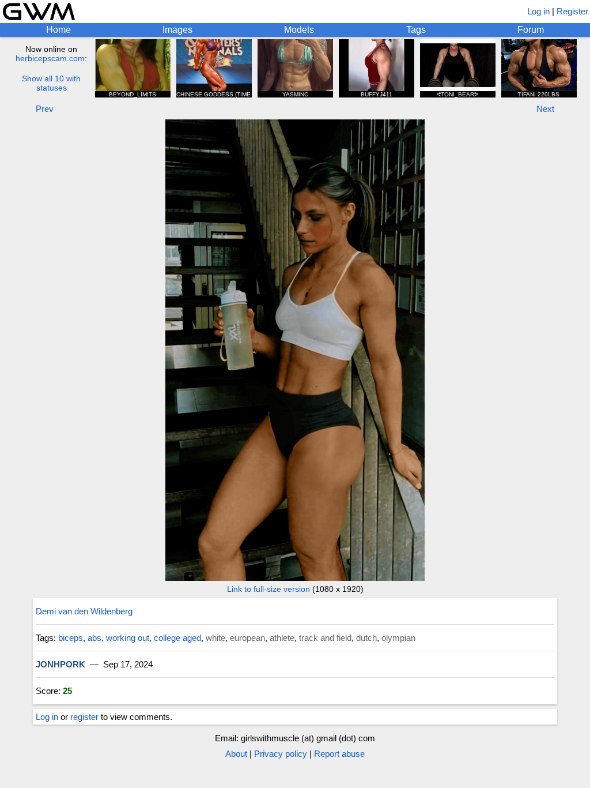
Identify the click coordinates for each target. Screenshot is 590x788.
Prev (45, 109)
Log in (538, 11)
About (236, 754)
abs (94, 638)
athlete (282, 638)
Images (177, 30)
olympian (398, 638)
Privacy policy (280, 754)
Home (58, 30)
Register (572, 11)
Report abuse (339, 754)
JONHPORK (60, 664)
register (84, 717)
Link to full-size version (268, 589)
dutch (366, 638)
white (215, 638)
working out (127, 638)
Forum (530, 30)
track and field (325, 638)
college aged (177, 638)
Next (545, 109)
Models (299, 30)
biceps (70, 638)
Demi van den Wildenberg (84, 611)
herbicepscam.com (50, 58)
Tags (416, 30)
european (247, 638)
